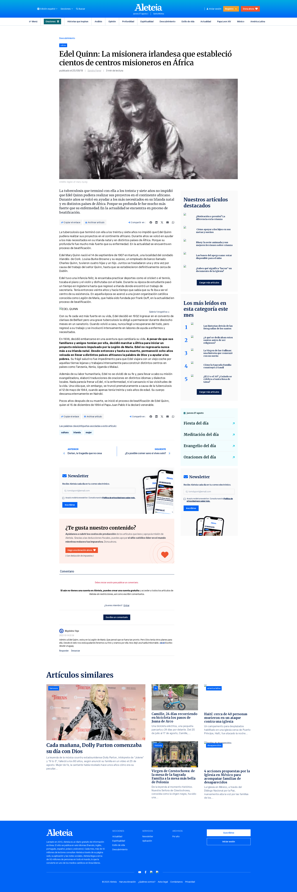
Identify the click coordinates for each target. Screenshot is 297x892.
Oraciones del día (200, 457)
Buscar (82, 8)
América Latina (257, 21)
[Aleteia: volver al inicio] (148, 7)
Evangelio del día (200, 445)
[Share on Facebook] (151, 222)
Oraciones (51, 21)
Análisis (98, 21)
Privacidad (190, 881)
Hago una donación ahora (80, 550)
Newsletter (147, 836)
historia (158, 745)
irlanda (77, 432)
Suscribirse (228, 832)
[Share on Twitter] (162, 222)
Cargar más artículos (209, 282)
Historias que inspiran (77, 21)
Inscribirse (70, 504)
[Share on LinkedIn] (156, 222)
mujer (89, 432)
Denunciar (75, 651)
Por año (176, 836)
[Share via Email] (167, 222)
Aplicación (147, 840)
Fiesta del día (196, 423)
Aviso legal (163, 881)
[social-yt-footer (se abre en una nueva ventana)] (139, 872)
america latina (213, 688)
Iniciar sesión (215, 8)
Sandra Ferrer (94, 70)
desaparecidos (214, 745)
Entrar (126, 605)
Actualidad (205, 21)
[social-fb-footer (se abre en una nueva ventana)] (145, 872)
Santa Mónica (158, 14)
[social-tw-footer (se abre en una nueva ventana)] (151, 872)
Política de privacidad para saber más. (118, 497)
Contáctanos (176, 881)
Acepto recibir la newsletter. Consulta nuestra (100, 498)
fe (156, 688)
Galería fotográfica (158, 312)
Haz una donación (127, 881)
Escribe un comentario (117, 617)
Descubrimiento (167, 21)
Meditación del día (201, 434)
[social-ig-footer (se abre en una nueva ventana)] (157, 872)
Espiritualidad (146, 21)
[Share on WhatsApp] (173, 222)
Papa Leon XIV (224, 21)
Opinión (112, 21)
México (240, 21)
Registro (229, 8)
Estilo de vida (188, 21)
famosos (54, 688)
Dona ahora (248, 8)
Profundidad (128, 21)
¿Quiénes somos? (146, 881)
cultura (65, 432)
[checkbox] (63, 498)
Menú (34, 21)
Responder (64, 651)
